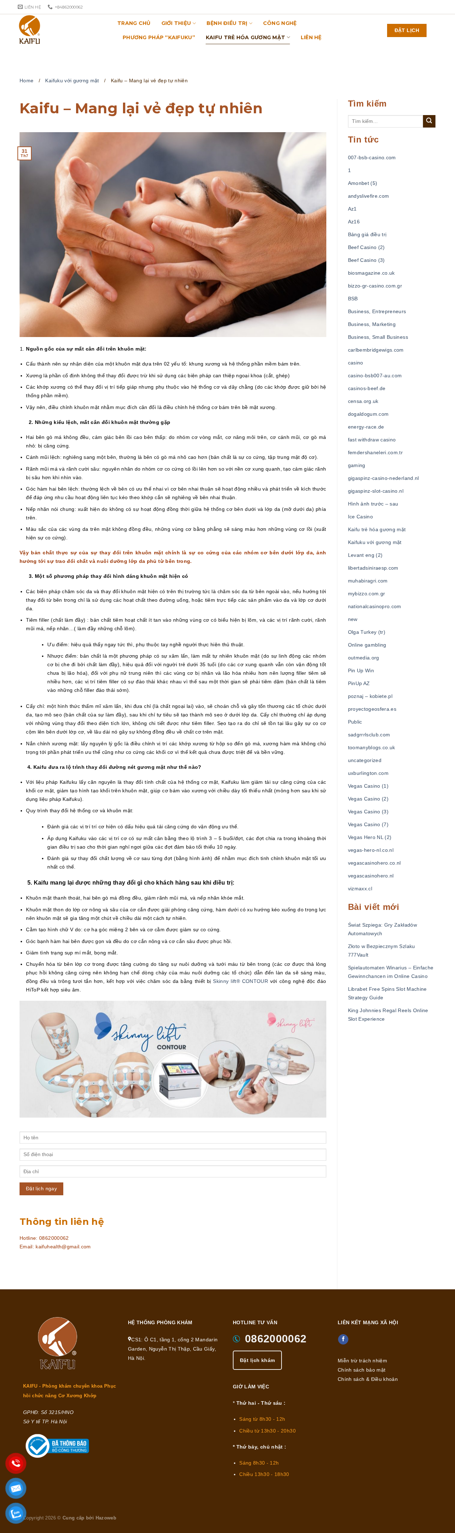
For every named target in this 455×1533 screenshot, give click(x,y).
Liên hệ (311, 37)
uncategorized (365, 760)
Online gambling (367, 645)
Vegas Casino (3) (368, 811)
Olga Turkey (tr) (367, 632)
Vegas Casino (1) (368, 786)
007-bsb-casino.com (372, 157)
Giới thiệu (176, 23)
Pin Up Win (361, 670)
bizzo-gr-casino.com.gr (375, 286)
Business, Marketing (372, 324)
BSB (353, 298)
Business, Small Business (378, 337)
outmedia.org (363, 658)
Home (26, 80)
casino (355, 363)
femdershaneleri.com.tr (375, 452)
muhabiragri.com (368, 581)
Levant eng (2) (365, 555)
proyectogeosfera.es (372, 709)
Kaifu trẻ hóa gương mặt (245, 37)
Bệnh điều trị (227, 23)
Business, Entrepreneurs (377, 311)
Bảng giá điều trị (367, 234)
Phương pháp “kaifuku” (159, 37)
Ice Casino (360, 516)
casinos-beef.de (367, 388)
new (353, 619)
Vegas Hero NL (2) (370, 837)
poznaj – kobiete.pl (370, 696)
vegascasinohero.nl (371, 876)
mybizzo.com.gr (366, 593)
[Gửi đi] (429, 121)
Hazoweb (106, 1518)
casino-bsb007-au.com (375, 375)
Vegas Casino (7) (368, 824)
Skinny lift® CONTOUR (240, 981)
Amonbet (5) (363, 183)
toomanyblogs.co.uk (371, 747)
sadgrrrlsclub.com (369, 734)
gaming (356, 465)
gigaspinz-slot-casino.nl (375, 491)
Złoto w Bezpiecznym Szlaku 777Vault (381, 950)
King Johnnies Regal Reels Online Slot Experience (388, 1015)
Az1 (352, 209)
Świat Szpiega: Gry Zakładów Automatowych (382, 929)
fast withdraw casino (372, 439)
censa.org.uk (363, 401)
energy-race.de (366, 427)
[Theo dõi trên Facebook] (343, 1339)
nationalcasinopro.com (374, 606)
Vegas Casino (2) (368, 799)
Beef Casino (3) (366, 260)
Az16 (354, 221)
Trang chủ (134, 23)
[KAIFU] (53, 30)
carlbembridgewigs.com (376, 350)
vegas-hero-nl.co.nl (371, 850)
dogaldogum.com (368, 414)
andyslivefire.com (368, 196)
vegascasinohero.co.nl (374, 863)
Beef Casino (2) (366, 247)
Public (355, 722)
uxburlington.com (368, 773)
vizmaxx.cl (360, 888)
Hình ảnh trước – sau (373, 504)
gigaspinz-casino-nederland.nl (383, 478)
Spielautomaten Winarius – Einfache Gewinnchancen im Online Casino (391, 972)
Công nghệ (280, 23)
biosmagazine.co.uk (371, 273)
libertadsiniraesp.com (373, 568)
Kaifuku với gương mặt (72, 80)
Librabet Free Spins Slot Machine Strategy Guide (387, 993)
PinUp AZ (359, 683)
